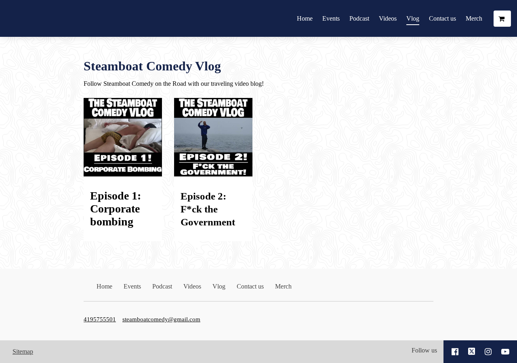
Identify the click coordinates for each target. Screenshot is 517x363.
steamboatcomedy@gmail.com (161, 319)
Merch (474, 18)
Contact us (442, 18)
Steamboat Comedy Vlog (152, 66)
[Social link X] (471, 352)
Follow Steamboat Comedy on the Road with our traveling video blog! (174, 83)
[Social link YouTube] (505, 352)
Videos (388, 18)
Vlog (412, 18)
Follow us (424, 350)
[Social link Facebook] (455, 352)
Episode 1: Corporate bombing (115, 208)
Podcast (359, 18)
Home (305, 18)
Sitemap (23, 351)
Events (331, 18)
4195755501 (100, 319)
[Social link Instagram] (488, 352)
